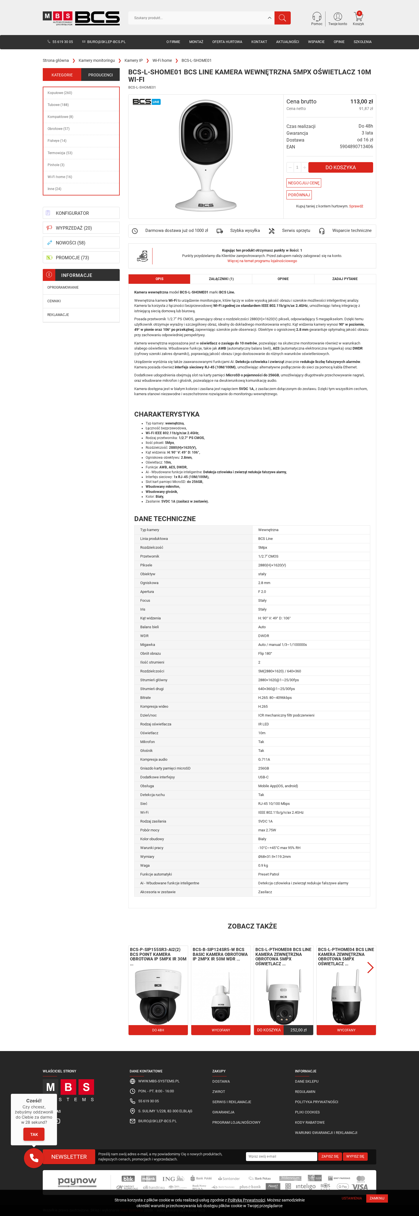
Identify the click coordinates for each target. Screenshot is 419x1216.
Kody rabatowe (310, 1122)
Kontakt (259, 42)
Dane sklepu (306, 1081)
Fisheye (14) (57, 141)
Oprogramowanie (63, 287)
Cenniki (54, 301)
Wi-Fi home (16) (60, 177)
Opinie (339, 42)
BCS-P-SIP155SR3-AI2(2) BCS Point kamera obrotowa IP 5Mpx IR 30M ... (158, 956)
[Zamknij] (57, 1093)
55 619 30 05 (62, 42)
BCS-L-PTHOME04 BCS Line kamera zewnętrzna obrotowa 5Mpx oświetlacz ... (346, 956)
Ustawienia (352, 1198)
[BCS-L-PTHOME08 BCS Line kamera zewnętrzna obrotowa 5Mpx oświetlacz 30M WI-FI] (283, 997)
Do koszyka (341, 167)
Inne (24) (54, 189)
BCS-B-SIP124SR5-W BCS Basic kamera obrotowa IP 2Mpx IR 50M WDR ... (220, 954)
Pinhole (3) (56, 165)
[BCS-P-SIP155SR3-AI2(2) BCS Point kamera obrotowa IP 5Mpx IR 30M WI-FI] (158, 997)
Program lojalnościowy (236, 1122)
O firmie (173, 42)
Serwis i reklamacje (231, 1102)
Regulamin (305, 1091)
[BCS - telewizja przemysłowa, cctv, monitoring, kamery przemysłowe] (81, 18)
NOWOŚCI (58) (71, 243)
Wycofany (221, 1030)
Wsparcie (316, 42)
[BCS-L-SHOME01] (206, 156)
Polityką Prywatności (246, 1200)
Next (370, 967)
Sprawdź (356, 206)
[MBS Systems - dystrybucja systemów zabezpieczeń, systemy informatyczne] (81, 1088)
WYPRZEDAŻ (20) (74, 228)
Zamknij (377, 1198)
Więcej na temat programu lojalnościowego (262, 261)
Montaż (196, 42)
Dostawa (221, 1081)
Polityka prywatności (316, 1102)
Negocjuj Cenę (304, 183)
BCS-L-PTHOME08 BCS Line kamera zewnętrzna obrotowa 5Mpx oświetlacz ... (283, 956)
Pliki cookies (307, 1112)
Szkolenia (363, 42)
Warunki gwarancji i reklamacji (326, 1133)
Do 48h (158, 1030)
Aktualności (287, 42)
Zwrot (218, 1091)
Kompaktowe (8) (60, 117)
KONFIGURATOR (72, 213)
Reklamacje (58, 315)
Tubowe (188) (58, 105)
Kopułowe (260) (60, 93)
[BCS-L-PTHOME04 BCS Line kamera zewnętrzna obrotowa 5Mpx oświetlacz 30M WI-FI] (346, 997)
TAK (34, 1134)
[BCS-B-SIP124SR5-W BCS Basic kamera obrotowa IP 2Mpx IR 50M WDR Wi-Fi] (221, 997)
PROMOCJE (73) (72, 257)
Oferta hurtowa (227, 42)
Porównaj (299, 195)
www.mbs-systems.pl (159, 1081)
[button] (34, 1158)
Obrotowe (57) (59, 129)
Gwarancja (223, 1112)
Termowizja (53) (60, 153)
